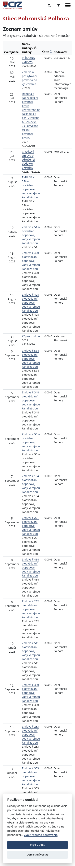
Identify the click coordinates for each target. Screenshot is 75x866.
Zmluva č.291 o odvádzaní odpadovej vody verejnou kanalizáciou (31, 526)
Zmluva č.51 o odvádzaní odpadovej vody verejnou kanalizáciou (31, 235)
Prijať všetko (37, 845)
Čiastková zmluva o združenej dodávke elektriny (28, 159)
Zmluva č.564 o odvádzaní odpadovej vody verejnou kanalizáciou (31, 358)
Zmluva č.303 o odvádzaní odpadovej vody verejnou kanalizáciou (31, 776)
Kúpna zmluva (31, 336)
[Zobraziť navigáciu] (68, 5)
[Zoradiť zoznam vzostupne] (51, 50)
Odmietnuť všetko (37, 854)
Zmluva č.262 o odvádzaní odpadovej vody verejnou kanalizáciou (31, 609)
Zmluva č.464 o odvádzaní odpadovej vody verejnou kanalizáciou (31, 567)
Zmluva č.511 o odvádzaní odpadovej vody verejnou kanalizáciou (31, 651)
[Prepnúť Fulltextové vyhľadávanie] (49, 5)
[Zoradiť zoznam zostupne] (51, 52)
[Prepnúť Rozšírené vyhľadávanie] (58, 5)
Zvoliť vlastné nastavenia (41, 834)
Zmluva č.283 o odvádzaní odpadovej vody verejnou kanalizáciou (31, 734)
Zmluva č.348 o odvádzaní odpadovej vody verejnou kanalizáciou (31, 400)
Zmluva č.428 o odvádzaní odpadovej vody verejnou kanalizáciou (31, 302)
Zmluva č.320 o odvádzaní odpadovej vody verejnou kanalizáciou (31, 693)
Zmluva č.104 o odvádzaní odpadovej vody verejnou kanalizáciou (31, 484)
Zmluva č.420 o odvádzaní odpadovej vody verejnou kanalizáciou (31, 261)
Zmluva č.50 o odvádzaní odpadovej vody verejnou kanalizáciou (31, 442)
